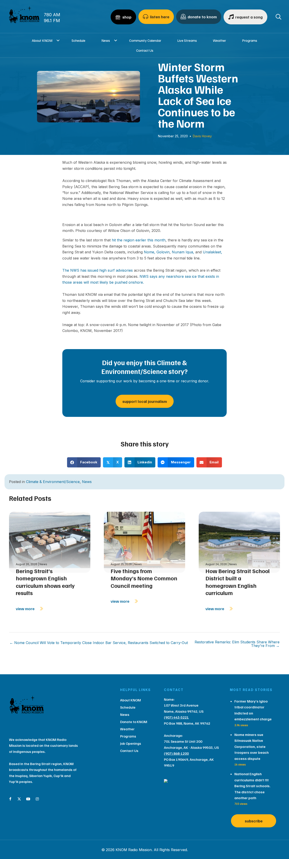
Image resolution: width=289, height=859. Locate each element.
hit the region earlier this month (138, 240)
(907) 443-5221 (176, 717)
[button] (57, 40)
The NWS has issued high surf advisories (97, 270)
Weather (219, 40)
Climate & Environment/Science (53, 481)
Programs (249, 40)
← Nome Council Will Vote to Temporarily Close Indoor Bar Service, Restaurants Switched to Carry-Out (98, 642)
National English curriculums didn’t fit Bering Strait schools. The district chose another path (252, 786)
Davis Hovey (202, 136)
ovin (166, 252)
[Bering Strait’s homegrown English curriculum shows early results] (49, 542)
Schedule (78, 40)
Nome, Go (152, 252)
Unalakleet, (212, 252)
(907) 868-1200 (176, 753)
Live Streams (187, 40)
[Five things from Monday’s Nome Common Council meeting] (144, 542)
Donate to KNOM (133, 721)
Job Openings (130, 743)
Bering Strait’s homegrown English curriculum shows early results (45, 582)
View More (25, 608)
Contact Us (144, 50)
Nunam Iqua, (183, 252)
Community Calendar (145, 40)
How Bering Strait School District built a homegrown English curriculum (237, 582)
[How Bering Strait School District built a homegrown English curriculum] (239, 542)
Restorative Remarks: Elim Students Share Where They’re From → (237, 643)
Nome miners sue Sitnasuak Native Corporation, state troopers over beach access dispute (251, 746)
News (105, 40)
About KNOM (42, 40)
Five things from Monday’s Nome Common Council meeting (144, 578)
